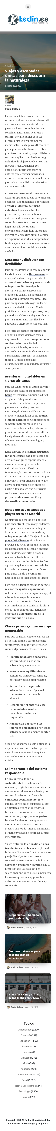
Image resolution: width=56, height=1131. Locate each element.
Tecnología (24, 1091)
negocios (25, 1069)
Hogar (26, 1052)
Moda (26, 1063)
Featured (26, 1046)
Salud (25, 1080)
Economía (26, 1035)
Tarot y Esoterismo (24, 1086)
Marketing (25, 1058)
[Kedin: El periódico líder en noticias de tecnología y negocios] (28, 27)
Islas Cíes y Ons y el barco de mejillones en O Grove (25, 996)
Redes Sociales (25, 1074)
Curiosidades (25, 1030)
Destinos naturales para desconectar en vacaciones (24, 955)
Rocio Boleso (12, 109)
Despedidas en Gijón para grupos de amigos (25, 916)
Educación (25, 1041)
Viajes (9, 66)
